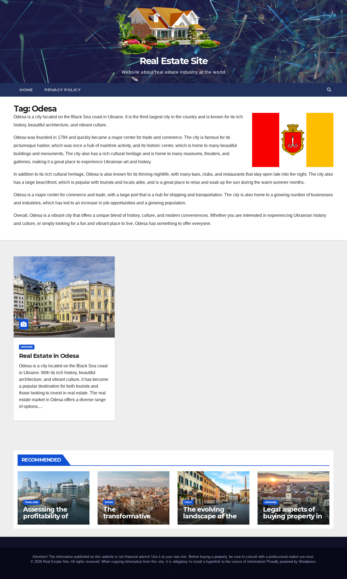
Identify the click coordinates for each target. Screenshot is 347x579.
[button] (329, 89)
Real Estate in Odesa (49, 355)
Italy (188, 502)
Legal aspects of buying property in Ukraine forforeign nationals (292, 519)
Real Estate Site (173, 61)
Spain (109, 502)
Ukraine (27, 346)
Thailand (31, 502)
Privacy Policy (62, 89)
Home (26, 89)
